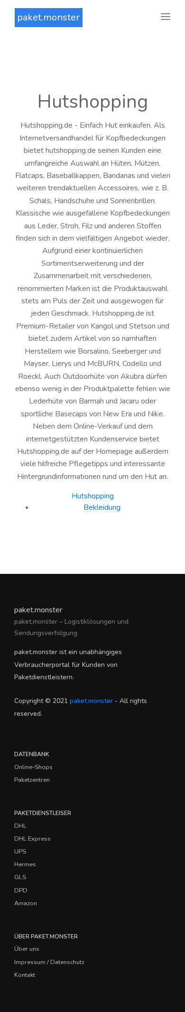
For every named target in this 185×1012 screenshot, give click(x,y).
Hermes (25, 864)
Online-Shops (33, 767)
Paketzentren (32, 780)
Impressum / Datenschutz (49, 962)
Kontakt (24, 975)
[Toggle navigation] (165, 17)
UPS (20, 851)
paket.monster (48, 17)
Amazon (25, 903)
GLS (20, 877)
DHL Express (32, 838)
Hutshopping (93, 496)
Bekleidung (101, 507)
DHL (20, 826)
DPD (21, 890)
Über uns (26, 949)
